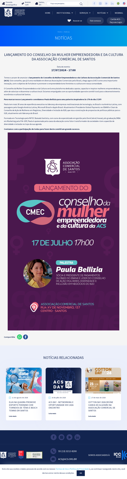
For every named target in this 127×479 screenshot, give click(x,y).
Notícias (101, 13)
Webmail (119, 13)
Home (47, 13)
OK (81, 473)
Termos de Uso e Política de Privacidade (72, 469)
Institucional (63, 13)
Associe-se (77, 20)
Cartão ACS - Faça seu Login (116, 20)
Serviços (84, 13)
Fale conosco (95, 20)
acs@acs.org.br (67, 459)
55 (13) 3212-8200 (67, 451)
